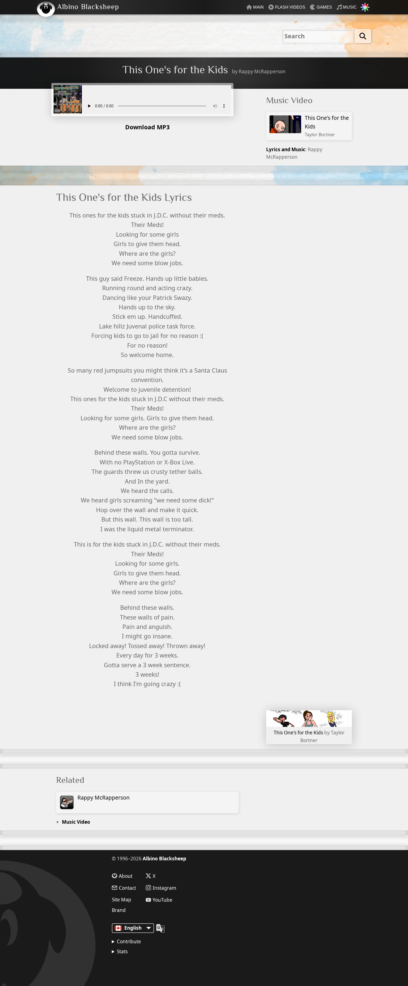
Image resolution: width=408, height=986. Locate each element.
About (125, 875)
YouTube (162, 899)
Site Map (121, 899)
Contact (127, 887)
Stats (122, 951)
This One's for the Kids (327, 126)
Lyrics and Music (285, 149)
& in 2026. (140, 966)
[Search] (363, 36)
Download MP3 (147, 127)
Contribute (129, 941)
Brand (119, 910)
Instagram (164, 887)
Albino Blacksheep (164, 858)
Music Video (76, 822)
